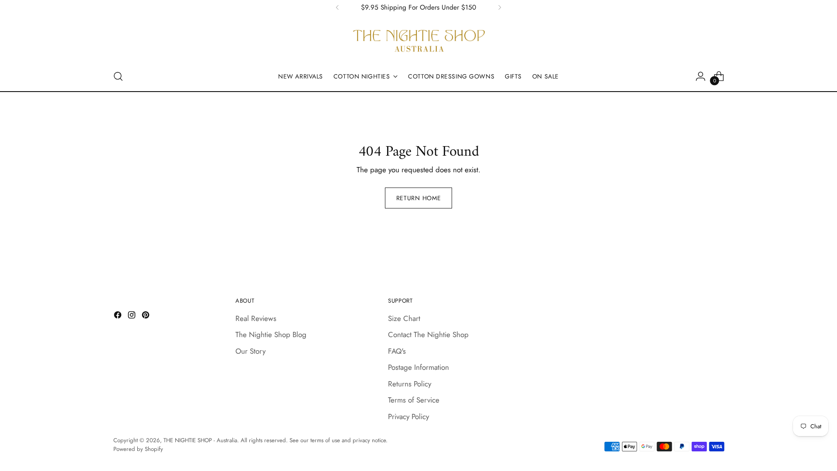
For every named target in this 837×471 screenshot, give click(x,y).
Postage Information (418, 367)
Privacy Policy (408, 416)
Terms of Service (413, 400)
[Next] (499, 7)
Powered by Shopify (138, 449)
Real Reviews (255, 318)
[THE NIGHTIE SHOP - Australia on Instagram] (132, 317)
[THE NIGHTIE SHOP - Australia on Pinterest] (146, 317)
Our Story (250, 351)
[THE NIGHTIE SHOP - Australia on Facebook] (118, 317)
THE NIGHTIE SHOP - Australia (200, 440)
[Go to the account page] (700, 76)
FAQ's (397, 351)
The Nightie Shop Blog (270, 334)
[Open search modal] (118, 76)
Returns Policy (409, 384)
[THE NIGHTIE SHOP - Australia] (418, 40)
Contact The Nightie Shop (428, 334)
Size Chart (404, 318)
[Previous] (337, 7)
